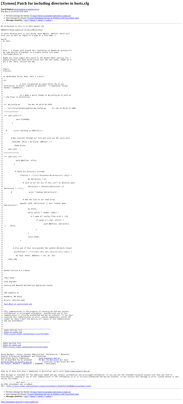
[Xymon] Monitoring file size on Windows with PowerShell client (53, 18)
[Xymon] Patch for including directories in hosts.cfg (50, 16)
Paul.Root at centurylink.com (18, 304)
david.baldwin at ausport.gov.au (26, 9)
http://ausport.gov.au (49, 358)
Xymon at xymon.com (13, 332)
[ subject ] (41, 20)
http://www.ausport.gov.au (77, 371)
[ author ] (48, 20)
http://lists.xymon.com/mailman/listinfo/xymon (26, 334)
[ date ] (26, 20)
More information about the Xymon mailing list (19, 402)
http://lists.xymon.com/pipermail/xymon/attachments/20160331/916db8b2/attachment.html (49, 386)
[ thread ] (32, 20)
